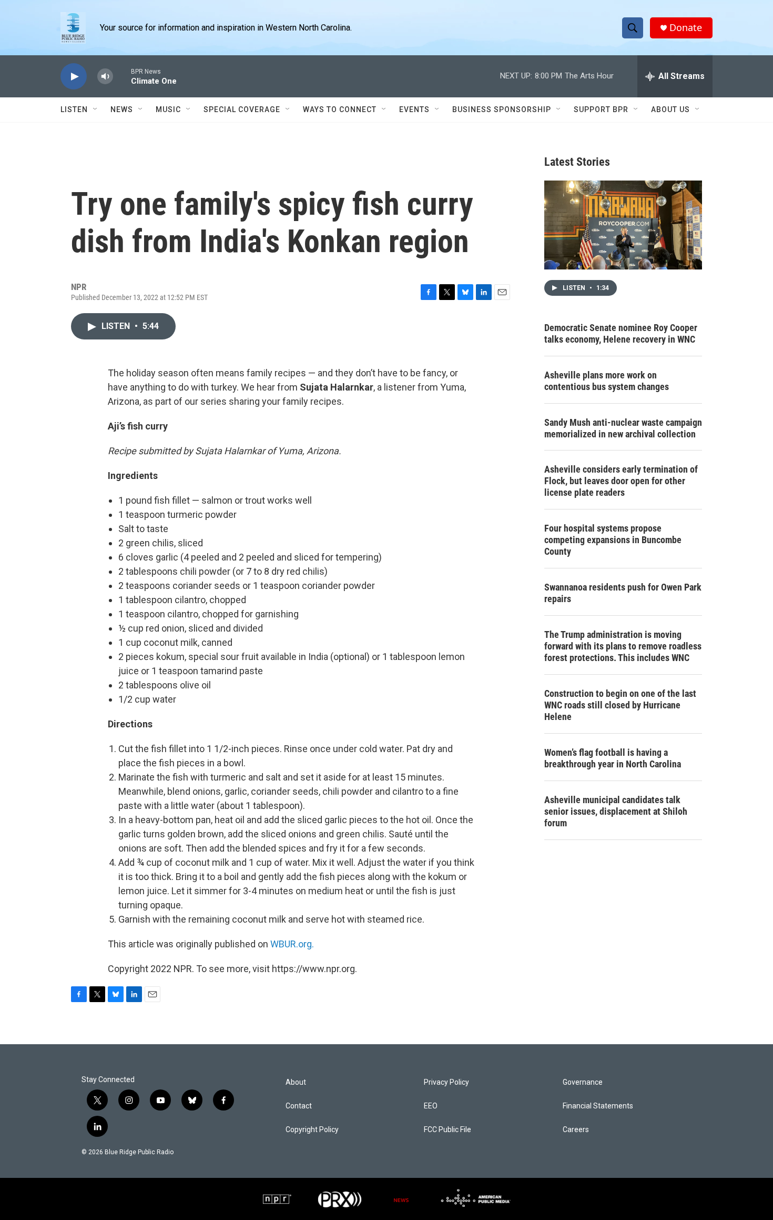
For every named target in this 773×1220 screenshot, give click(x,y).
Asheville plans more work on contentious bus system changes (606, 380)
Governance (583, 1082)
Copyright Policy (312, 1130)
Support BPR (601, 109)
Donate (685, 27)
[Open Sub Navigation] (95, 109)
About (296, 1082)
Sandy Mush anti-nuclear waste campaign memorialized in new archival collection (623, 428)
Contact (299, 1106)
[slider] (122, 76)
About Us (670, 109)
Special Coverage (242, 109)
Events (414, 109)
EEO (431, 1106)
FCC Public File (447, 1130)
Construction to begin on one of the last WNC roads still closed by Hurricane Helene (620, 705)
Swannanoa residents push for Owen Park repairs (622, 593)
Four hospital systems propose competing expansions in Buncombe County (613, 540)
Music (168, 109)
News (121, 109)
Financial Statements (598, 1106)
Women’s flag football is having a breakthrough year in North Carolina (612, 758)
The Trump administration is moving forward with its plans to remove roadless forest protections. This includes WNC (622, 646)
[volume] (105, 76)
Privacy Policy (446, 1082)
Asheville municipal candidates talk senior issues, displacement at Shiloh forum (615, 811)
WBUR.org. (292, 943)
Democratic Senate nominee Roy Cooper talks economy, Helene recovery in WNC (620, 333)
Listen (74, 109)
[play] (73, 77)
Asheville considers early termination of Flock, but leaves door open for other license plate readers (621, 481)
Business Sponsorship (501, 109)
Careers (576, 1130)
